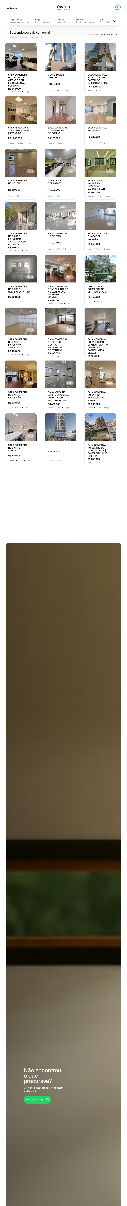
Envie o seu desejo (34, 1099)
